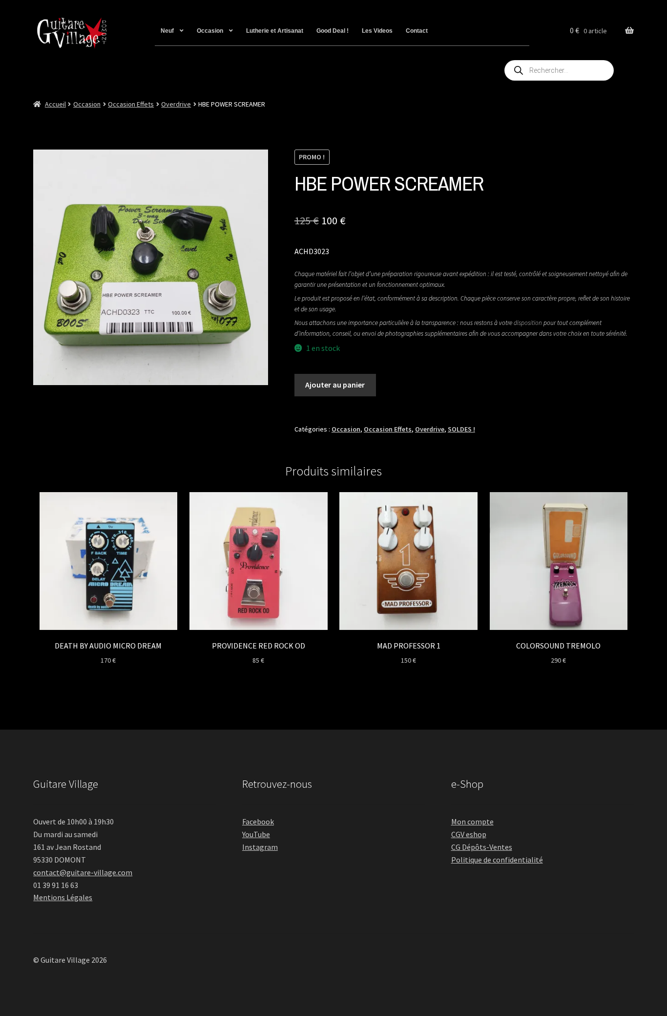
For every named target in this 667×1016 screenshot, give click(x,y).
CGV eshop (468, 834)
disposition (528, 323)
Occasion (210, 30)
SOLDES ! (461, 429)
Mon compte (472, 821)
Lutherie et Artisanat (274, 30)
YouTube (256, 834)
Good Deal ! (332, 30)
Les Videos (377, 30)
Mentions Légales (62, 897)
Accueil (55, 104)
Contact (417, 30)
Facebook (258, 821)
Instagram (260, 847)
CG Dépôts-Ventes (481, 847)
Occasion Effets (131, 104)
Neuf (167, 30)
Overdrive (176, 104)
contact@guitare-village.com (82, 872)
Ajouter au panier (335, 384)
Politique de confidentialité (497, 860)
